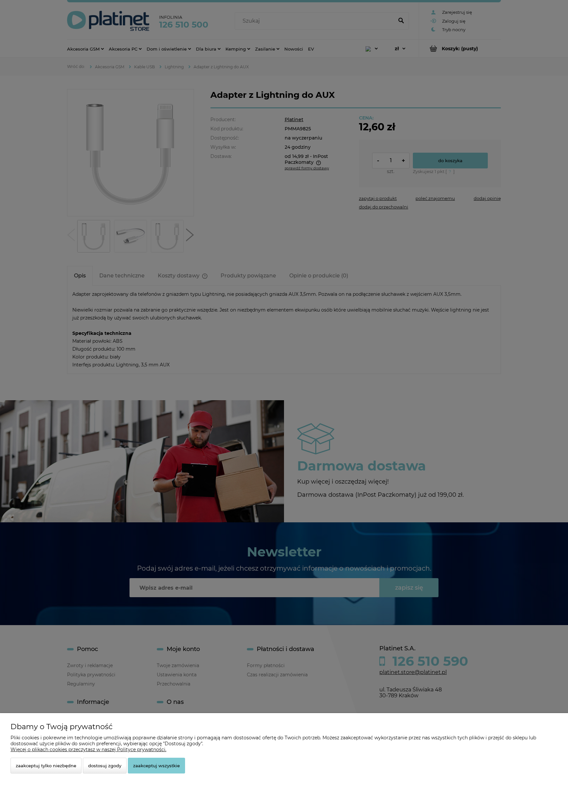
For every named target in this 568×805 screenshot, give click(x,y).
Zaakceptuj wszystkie (156, 765)
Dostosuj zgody (104, 765)
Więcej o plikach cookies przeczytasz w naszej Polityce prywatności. (88, 749)
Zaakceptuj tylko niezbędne (46, 765)
